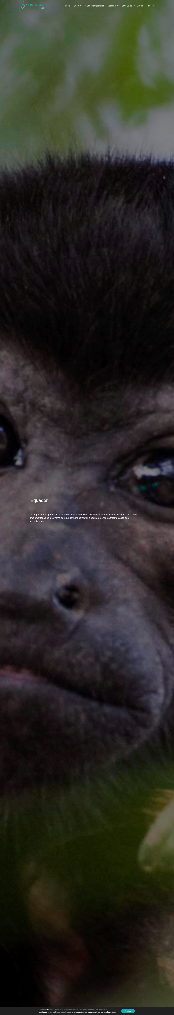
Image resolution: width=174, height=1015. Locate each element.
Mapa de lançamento (94, 6)
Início (67, 6)
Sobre (76, 6)
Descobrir (112, 6)
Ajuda (140, 6)
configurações (109, 1012)
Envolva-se (127, 6)
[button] (81, 6)
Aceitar (128, 1011)
